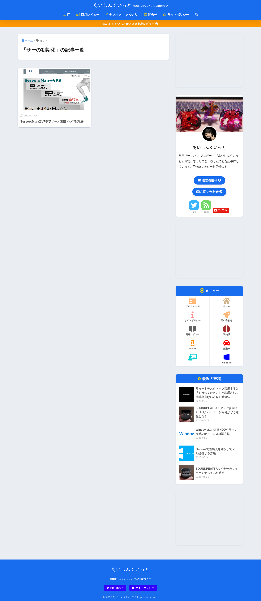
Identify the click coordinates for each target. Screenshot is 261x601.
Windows (226, 362)
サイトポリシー (178, 14)
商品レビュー (89, 14)
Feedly (206, 212)
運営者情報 (209, 180)
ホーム (226, 306)
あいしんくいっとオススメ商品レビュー (129, 23)
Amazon (192, 348)
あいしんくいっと (130, 5)
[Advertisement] (209, 60)
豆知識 (226, 334)
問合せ (152, 14)
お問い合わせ (209, 191)
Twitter (193, 212)
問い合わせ (226, 320)
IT (68, 14)
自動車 (226, 348)
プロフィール (192, 306)
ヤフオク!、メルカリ (123, 14)
